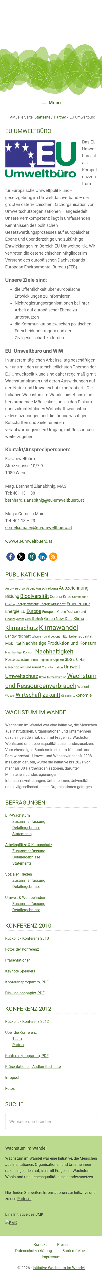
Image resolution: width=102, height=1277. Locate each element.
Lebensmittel (59, 636)
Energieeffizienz (27, 604)
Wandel (83, 687)
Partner (18, 1045)
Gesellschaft (34, 619)
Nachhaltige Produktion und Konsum (59, 643)
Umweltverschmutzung (52, 677)
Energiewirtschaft (53, 604)
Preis (34, 660)
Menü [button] (55, 102)
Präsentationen (18, 960)
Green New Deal (58, 618)
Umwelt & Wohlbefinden (25, 897)
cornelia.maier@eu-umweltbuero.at (38, 527)
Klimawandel (58, 628)
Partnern (24, 1198)
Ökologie (66, 695)
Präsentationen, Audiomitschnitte (33, 1066)
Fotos (10, 1088)
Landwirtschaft (18, 636)
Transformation (52, 667)
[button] (10, 557)
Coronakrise (80, 597)
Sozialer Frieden (18, 874)
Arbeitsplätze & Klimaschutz (28, 845)
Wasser (10, 695)
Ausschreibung (47, 588)
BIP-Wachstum (17, 815)
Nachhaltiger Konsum (19, 652)
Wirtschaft (29, 695)
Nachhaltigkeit (54, 651)
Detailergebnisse (26, 827)
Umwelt (72, 667)
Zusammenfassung (28, 821)
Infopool (12, 1077)
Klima (79, 618)
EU (23, 611)
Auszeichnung (73, 588)
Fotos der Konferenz (22, 949)
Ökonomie (82, 695)
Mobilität (13, 643)
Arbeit (30, 588)
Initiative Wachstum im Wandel (59, 1268)
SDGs (70, 659)
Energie (10, 604)
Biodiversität (34, 596)
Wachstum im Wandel (51, 15)
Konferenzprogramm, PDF (27, 982)
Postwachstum (17, 659)
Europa (34, 611)
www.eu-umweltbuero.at (28, 541)
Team (17, 1038)
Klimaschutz (21, 627)
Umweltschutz (21, 676)
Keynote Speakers (20, 971)
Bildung (12, 596)
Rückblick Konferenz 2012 (27, 1021)
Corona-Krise (60, 596)
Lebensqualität (81, 636)
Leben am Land (41, 636)
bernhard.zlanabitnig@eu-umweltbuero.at (44, 500)
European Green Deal (57, 612)
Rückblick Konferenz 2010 (27, 938)
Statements (22, 834)
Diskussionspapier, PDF (25, 993)
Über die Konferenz (21, 1032)
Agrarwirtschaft (15, 588)
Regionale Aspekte (51, 660)
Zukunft (51, 695)
